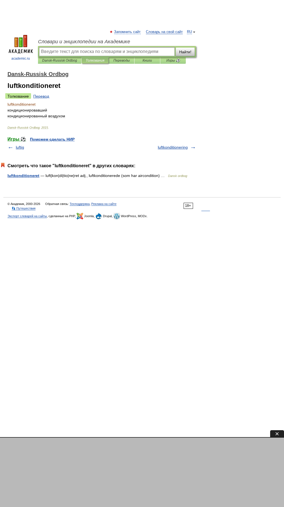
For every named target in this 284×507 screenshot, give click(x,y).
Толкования (95, 60)
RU (189, 32)
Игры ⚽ (173, 60)
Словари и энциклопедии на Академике (84, 41)
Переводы (121, 60)
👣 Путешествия (24, 208)
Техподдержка (80, 204)
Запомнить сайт (128, 32)
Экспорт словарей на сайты (27, 216)
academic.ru (20, 58)
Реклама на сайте (103, 204)
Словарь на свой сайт (164, 32)
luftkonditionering (173, 147)
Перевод (41, 96)
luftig (20, 147)
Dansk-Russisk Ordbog (59, 60)
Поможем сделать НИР (52, 139)
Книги (147, 60)
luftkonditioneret (23, 175)
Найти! (185, 52)
